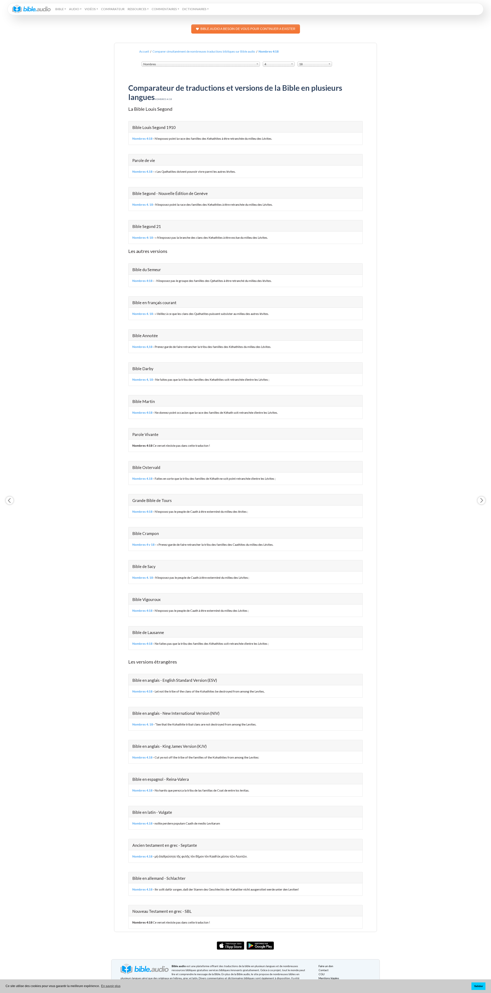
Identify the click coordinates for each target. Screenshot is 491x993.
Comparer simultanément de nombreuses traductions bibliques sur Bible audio (203, 51)
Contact (324, 970)
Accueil (144, 51)
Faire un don (326, 966)
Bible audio (179, 966)
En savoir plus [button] (110, 986)
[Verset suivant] (481, 500)
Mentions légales (329, 978)
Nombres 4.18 (142, 171)
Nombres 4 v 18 (143, 544)
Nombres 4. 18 (142, 204)
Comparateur (112, 9)
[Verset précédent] (9, 500)
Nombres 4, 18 (142, 379)
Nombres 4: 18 (142, 237)
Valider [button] (478, 986)
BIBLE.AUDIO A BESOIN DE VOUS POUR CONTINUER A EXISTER (247, 29)
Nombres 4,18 (142, 346)
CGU (322, 974)
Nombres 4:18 (142, 138)
